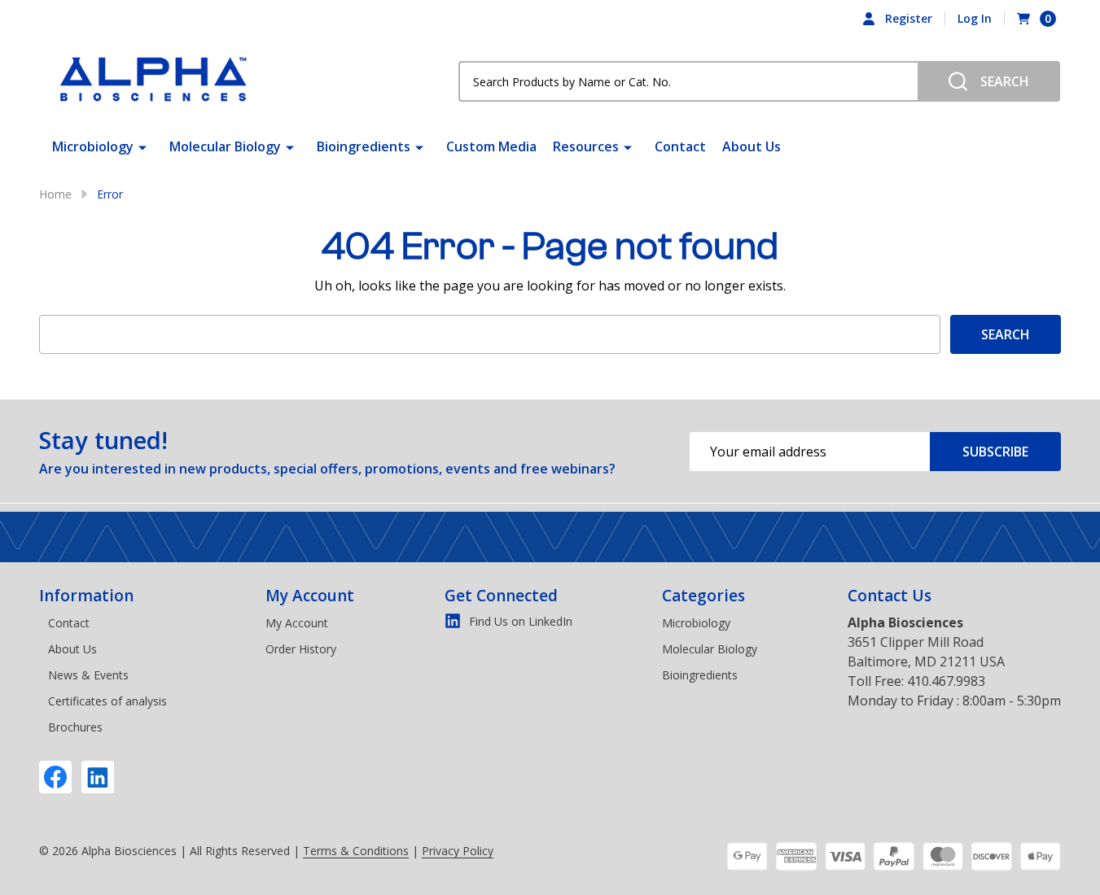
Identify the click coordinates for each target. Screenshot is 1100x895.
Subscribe (995, 452)
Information (86, 595)
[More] (142, 146)
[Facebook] (55, 777)
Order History (300, 649)
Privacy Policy (457, 850)
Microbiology (93, 146)
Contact (680, 146)
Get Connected (501, 595)
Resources (586, 146)
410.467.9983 (946, 681)
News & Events (88, 675)
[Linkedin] (97, 777)
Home (55, 194)
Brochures (75, 727)
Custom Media (491, 146)
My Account (309, 595)
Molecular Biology (225, 146)
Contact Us (889, 595)
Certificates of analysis (107, 701)
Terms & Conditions (356, 850)
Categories (703, 595)
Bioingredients (363, 146)
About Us (751, 146)
